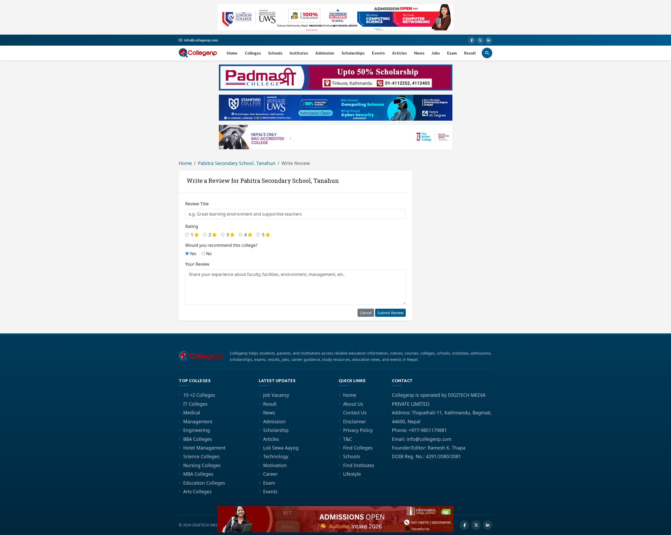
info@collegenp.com (201, 40)
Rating (191, 226)
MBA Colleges (198, 474)
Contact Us (354, 412)
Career (270, 474)
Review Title (197, 204)
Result (470, 53)
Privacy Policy (358, 430)
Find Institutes (358, 465)
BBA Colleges (197, 439)
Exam (452, 53)
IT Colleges (195, 404)
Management (197, 421)
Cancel (366, 312)
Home (232, 53)
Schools (275, 53)
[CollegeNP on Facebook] (471, 40)
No (208, 253)
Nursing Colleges (201, 465)
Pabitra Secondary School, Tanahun (236, 163)
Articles (399, 53)
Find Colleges (357, 448)
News (419, 53)
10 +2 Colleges (199, 395)
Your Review (197, 264)
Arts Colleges (197, 491)
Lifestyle (352, 474)
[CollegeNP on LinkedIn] (488, 40)
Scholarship (276, 430)
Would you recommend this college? (221, 245)
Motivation (275, 465)
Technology (275, 456)
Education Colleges (204, 483)
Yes (192, 253)
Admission (324, 53)
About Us (353, 404)
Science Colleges (201, 456)
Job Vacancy (276, 395)
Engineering (196, 430)
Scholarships (353, 53)
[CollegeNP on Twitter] (480, 40)
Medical (191, 412)
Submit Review (390, 312)
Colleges (253, 53)
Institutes (299, 53)
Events (378, 53)
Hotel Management (204, 448)
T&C (347, 439)
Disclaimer (354, 421)
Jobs (436, 53)
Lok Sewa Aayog (281, 448)
